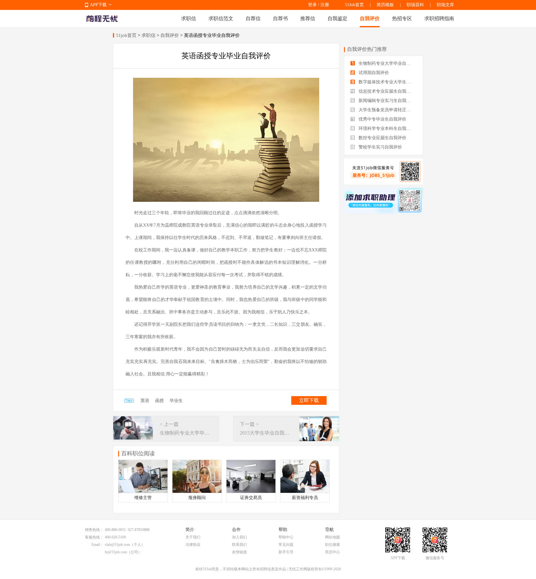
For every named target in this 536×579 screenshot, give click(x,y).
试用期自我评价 (373, 72)
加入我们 (239, 537)
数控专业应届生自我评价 (381, 137)
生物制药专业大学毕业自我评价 (387, 63)
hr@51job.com (116, 552)
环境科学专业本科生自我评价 (386, 128)
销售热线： (94, 530)
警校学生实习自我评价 (379, 147)
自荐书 (280, 18)
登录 (312, 4)
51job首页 (126, 35)
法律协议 (192, 544)
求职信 (188, 18)
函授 (159, 400)
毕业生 (176, 400)
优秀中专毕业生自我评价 (381, 119)
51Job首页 (354, 4)
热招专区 (402, 18)
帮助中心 (286, 537)
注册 (324, 4)
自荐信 (253, 18)
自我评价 (370, 18)
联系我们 (239, 544)
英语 (145, 400)
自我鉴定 (337, 18)
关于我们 (192, 537)
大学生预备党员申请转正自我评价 (387, 110)
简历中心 (332, 552)
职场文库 (445, 4)
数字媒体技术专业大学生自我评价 (387, 82)
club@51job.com (117, 544)
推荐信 (307, 18)
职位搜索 (332, 544)
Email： (98, 544)
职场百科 (415, 4)
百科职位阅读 (138, 453)
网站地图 (332, 537)
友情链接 (239, 552)
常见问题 (286, 544)
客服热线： (94, 537)
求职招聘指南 (439, 18)
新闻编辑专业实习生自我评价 (386, 100)
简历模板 (385, 4)
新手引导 (286, 552)
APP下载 (98, 4)
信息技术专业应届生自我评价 (386, 91)
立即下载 (309, 400)
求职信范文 (220, 18)
